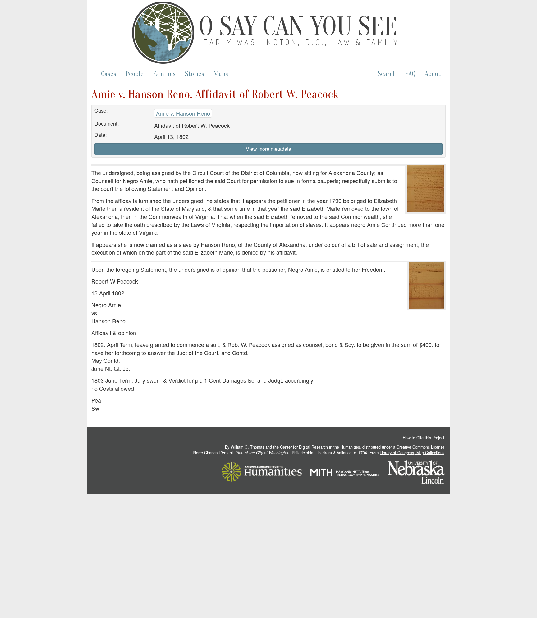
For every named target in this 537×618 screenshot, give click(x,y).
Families (164, 74)
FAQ (410, 74)
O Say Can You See (298, 26)
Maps (220, 74)
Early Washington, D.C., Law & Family (302, 42)
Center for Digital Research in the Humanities (320, 447)
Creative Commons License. (421, 447)
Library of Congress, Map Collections (412, 452)
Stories (194, 74)
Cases (108, 74)
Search (387, 74)
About (433, 74)
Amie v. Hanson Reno (183, 113)
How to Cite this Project (423, 437)
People (135, 74)
